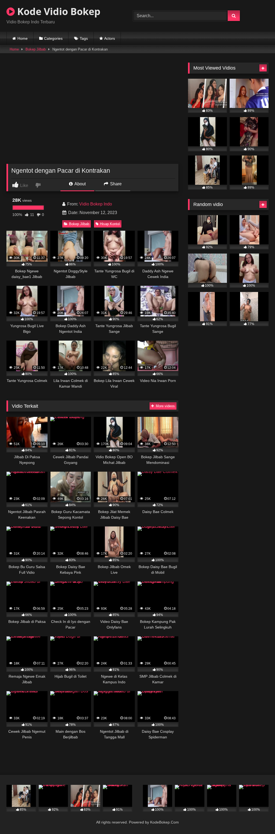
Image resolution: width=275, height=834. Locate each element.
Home (22, 38)
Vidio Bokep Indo (95, 204)
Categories (53, 38)
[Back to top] (258, 818)
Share (115, 184)
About (80, 184)
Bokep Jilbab (36, 49)
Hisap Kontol (110, 224)
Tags (84, 38)
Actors (109, 38)
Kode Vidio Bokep (57, 11)
